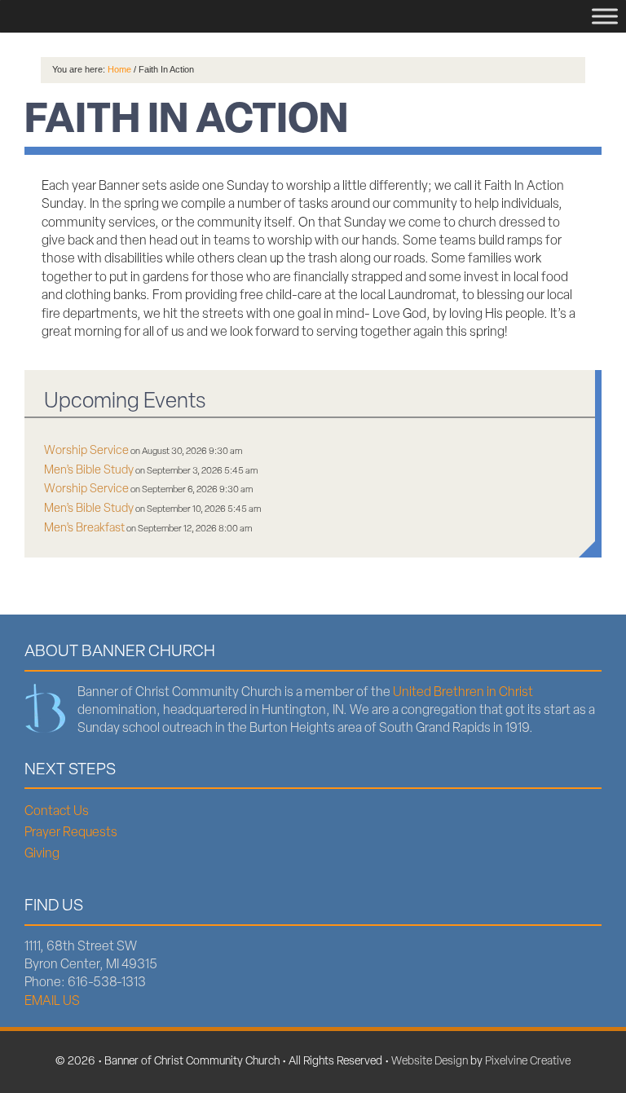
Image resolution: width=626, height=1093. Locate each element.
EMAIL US (52, 1001)
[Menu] (605, 16)
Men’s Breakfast (84, 528)
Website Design (429, 1062)
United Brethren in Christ (463, 692)
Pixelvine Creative (528, 1062)
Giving (42, 854)
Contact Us (56, 811)
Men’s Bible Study (89, 471)
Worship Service (86, 451)
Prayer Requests (70, 833)
